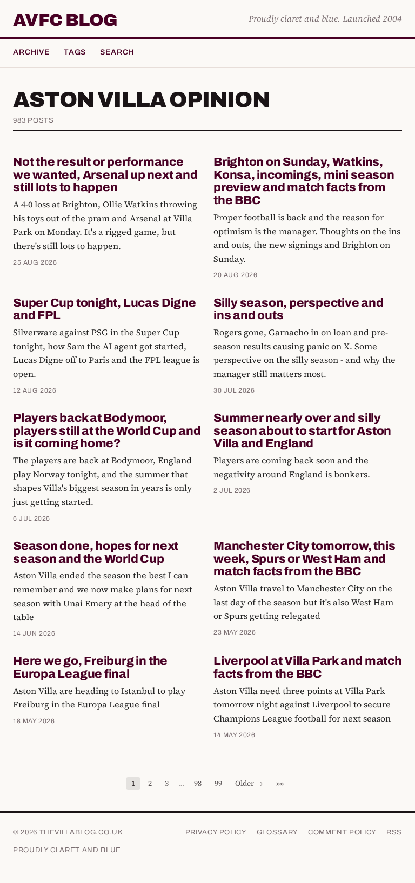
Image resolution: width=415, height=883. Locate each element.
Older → (249, 783)
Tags (75, 52)
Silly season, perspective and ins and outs (298, 309)
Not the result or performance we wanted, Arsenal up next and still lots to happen (105, 175)
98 (198, 783)
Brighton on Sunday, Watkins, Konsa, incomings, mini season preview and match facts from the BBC (303, 181)
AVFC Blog (65, 21)
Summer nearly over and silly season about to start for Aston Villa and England (302, 431)
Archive (31, 52)
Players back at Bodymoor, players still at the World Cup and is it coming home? (107, 431)
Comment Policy (342, 832)
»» (280, 783)
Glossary (277, 832)
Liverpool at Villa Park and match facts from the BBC (307, 667)
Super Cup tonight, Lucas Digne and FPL (104, 309)
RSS (394, 832)
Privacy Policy (216, 832)
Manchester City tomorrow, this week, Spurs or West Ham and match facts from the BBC (304, 559)
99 (218, 783)
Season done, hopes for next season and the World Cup (95, 552)
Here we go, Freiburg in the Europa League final (90, 667)
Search (117, 52)
